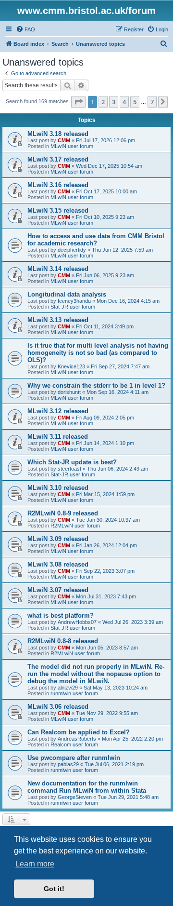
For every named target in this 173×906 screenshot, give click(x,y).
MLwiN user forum (71, 146)
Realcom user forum (74, 744)
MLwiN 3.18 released (57, 133)
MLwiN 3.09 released (57, 538)
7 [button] (152, 101)
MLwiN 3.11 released (57, 436)
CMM (64, 140)
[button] (78, 102)
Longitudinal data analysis (66, 294)
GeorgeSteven (75, 797)
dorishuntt (69, 392)
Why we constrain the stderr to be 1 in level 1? (96, 385)
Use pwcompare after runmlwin (73, 757)
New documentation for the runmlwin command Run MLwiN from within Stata (86, 787)
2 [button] (103, 101)
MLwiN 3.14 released (57, 268)
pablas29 (68, 764)
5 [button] (134, 101)
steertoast (69, 469)
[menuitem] (25, 29)
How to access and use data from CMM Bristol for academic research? (95, 239)
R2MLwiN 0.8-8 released (62, 641)
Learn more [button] (34, 864)
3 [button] (113, 101)
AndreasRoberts (77, 739)
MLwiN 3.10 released (57, 487)
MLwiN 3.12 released (57, 411)
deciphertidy (72, 250)
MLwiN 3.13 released (57, 320)
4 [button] (124, 101)
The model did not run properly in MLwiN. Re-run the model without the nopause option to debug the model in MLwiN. (95, 674)
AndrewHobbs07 (77, 622)
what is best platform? (60, 615)
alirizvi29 (68, 687)
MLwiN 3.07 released (57, 590)
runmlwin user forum (74, 693)
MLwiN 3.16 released (57, 185)
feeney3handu (74, 301)
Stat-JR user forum (72, 307)
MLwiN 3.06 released (57, 706)
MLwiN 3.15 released (57, 210)
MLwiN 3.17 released (57, 159)
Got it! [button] (54, 888)
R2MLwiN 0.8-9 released (62, 513)
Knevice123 (71, 366)
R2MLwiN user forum (75, 525)
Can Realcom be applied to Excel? (78, 732)
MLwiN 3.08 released (57, 564)
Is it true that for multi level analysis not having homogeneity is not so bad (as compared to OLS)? (97, 353)
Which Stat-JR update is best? (72, 462)
